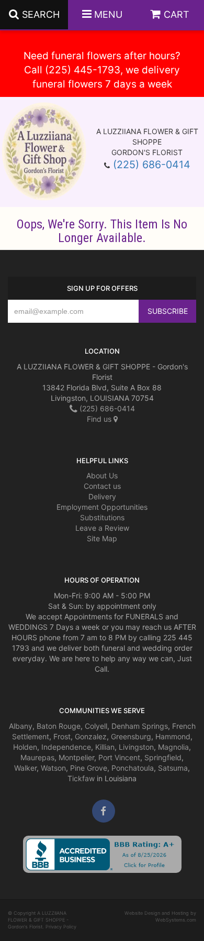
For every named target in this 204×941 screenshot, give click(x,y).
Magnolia (173, 746)
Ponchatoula (132, 767)
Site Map (102, 538)
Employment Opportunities (102, 506)
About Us (102, 475)
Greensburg (131, 736)
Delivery (102, 496)
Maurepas (37, 757)
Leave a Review (102, 527)
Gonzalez (91, 736)
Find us (100, 418)
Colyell (96, 725)
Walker (25, 767)
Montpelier (76, 757)
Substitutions (102, 517)
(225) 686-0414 (151, 164)
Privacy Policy (61, 926)
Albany (20, 725)
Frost (62, 736)
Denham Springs (139, 725)
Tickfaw (81, 778)
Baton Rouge (59, 725)
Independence (66, 746)
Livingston (136, 746)
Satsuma (173, 767)
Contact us (102, 486)
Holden (25, 746)
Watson (53, 767)
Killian (105, 746)
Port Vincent (119, 757)
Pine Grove (88, 767)
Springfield (163, 757)
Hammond (172, 736)
